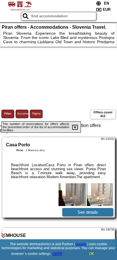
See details (88, 212)
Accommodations (22, 113)
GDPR (57, 254)
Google (81, 244)
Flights (36, 113)
